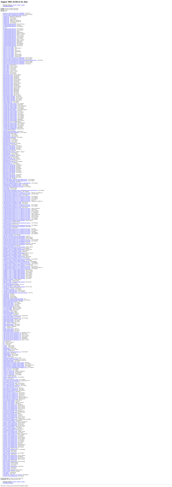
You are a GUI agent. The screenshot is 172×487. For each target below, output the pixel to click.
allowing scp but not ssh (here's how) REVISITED (14, 220)
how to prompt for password (9, 400)
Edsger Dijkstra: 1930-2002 (9, 96)
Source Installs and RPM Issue (9, 128)
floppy (4, 322)
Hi (4, 27)
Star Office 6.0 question (8, 234)
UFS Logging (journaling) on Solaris (11, 284)
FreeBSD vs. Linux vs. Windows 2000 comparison (14, 249)
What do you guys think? (8, 46)
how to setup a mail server (9, 381)
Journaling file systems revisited (10, 103)
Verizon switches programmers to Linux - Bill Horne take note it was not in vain (20, 190)
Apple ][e (5, 375)
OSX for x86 (6, 68)
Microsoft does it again (8, 74)
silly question (6, 472)
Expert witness (6, 187)
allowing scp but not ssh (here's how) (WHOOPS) (14, 13)
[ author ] (23, 5)
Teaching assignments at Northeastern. (11, 132)
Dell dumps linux (7, 133)
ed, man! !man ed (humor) (9, 245)
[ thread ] (14, 5)
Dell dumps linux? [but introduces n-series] (12, 184)
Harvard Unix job (7, 121)
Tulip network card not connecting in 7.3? (12, 315)
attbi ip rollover (6, 65)
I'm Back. (5, 345)
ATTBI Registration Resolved (9, 24)
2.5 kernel (5, 130)
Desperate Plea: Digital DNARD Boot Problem (13, 298)
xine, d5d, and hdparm (8, 285)
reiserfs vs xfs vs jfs (7, 368)
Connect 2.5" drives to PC (9, 371)
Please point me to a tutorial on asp (10, 388)
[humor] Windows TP (8, 101)
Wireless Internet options (8, 302)
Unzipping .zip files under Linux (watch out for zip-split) (15, 292)
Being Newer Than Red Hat (9, 143)
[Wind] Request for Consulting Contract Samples (13, 362)
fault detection (6, 287)
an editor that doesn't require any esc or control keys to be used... (17, 192)
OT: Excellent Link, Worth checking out (12, 380)
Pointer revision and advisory (9, 469)
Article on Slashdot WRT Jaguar (10, 377)
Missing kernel (6, 348)
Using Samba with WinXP (9, 410)
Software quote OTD (7, 157)
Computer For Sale (7, 221)
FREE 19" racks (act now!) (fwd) (10, 383)
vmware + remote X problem (9, 421)
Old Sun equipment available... (10, 109)
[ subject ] (19, 5)
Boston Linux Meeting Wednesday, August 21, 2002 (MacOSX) (17, 183)
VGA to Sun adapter (7, 307)
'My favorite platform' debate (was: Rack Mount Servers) (15, 179)
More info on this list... (8, 6)
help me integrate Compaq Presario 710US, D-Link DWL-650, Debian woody (20, 60)
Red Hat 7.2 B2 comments (9, 401)
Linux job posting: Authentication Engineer (12, 15)
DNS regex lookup (7, 224)
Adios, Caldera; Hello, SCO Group (10, 379)
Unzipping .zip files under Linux (10, 290)
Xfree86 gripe (6, 16)
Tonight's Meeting (7, 349)
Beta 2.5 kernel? (6, 448)
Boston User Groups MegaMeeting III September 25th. (15, 367)
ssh (4, 341)
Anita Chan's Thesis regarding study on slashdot (13, 186)
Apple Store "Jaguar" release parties (11, 359)
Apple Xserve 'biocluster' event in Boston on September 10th (16, 261)
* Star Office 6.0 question (8, 289)
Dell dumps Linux (7, 173)
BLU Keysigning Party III (9, 391)
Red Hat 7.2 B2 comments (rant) (10, 404)
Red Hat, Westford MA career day (10, 301)
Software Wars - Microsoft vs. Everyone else (12, 474)
